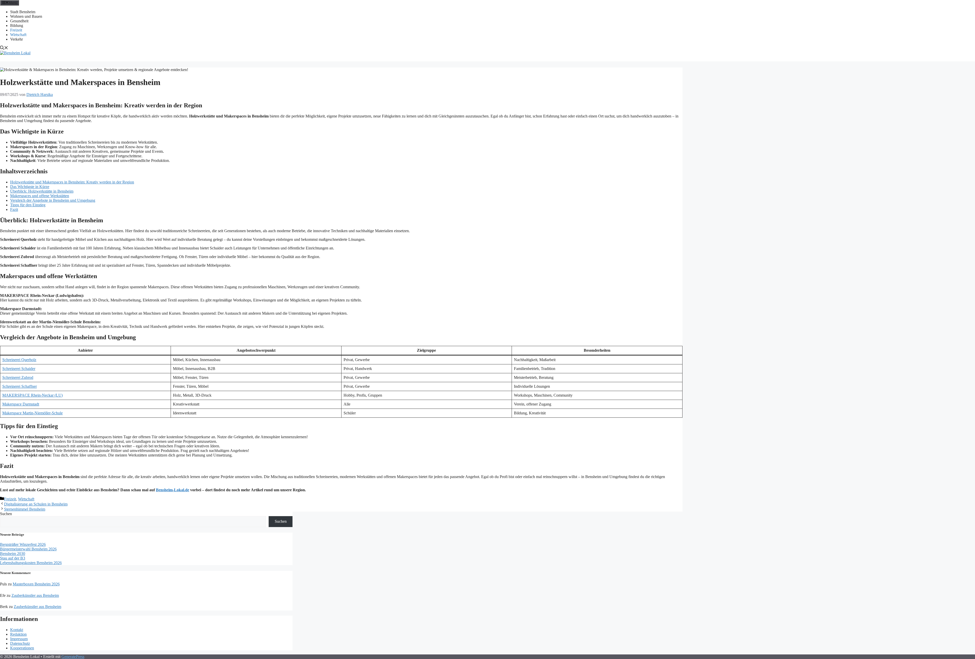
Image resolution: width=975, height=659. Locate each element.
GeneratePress (72, 656)
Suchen (6, 514)
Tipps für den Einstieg (27, 205)
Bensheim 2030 (12, 553)
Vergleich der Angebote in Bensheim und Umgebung (52, 200)
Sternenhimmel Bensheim (24, 509)
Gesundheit (19, 21)
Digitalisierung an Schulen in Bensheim (36, 504)
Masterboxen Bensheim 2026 (36, 584)
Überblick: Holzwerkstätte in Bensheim (41, 191)
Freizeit (16, 30)
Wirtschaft (18, 34)
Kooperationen (22, 648)
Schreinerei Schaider (18, 368)
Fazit (14, 209)
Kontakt (16, 630)
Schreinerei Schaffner (19, 386)
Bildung (16, 25)
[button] (4, 48)
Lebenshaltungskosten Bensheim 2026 (31, 563)
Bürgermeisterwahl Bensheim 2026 (28, 549)
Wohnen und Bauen (26, 16)
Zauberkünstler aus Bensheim (35, 595)
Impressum (19, 639)
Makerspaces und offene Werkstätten (39, 196)
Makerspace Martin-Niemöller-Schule (32, 413)
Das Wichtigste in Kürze (29, 186)
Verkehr (16, 39)
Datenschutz (20, 643)
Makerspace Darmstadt (20, 404)
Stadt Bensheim (22, 12)
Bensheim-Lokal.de (172, 490)
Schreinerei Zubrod (17, 377)
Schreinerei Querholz (19, 360)
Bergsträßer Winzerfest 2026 (23, 544)
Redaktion (18, 634)
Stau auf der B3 (12, 558)
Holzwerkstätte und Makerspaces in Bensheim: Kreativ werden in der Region (72, 182)
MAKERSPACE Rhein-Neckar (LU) (32, 395)
